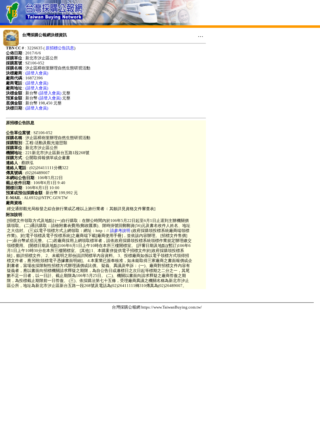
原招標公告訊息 (60, 48)
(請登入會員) (36, 73)
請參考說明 (120, 230)
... (200, 34)
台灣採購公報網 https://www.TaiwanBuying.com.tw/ (157, 307)
